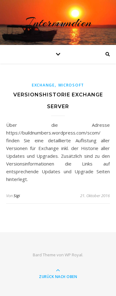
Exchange (43, 85)
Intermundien (58, 22)
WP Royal (73, 255)
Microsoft (71, 85)
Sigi (17, 195)
